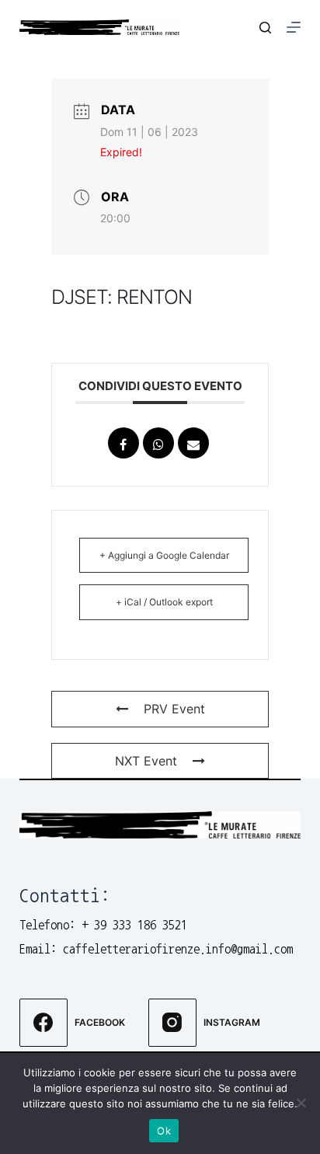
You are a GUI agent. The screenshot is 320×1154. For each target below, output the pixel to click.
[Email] (193, 442)
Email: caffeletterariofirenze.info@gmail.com (156, 949)
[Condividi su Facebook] (123, 442)
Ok (164, 1130)
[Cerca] (265, 27)
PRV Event (174, 708)
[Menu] (294, 27)
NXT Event (146, 761)
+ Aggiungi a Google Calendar (164, 555)
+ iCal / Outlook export (164, 602)
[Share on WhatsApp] (158, 442)
